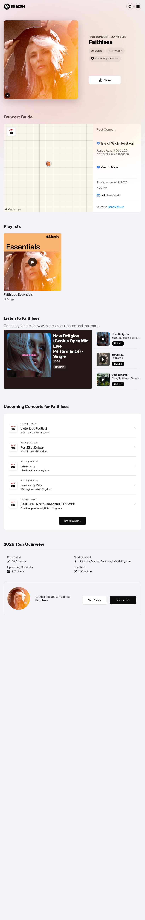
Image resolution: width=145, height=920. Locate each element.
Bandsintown (116, 207)
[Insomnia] (103, 359)
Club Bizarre (120, 375)
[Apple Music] (71, 367)
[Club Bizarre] (103, 379)
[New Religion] (103, 339)
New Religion (120, 334)
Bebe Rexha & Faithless (126, 337)
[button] (137, 6)
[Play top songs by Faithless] (7, 95)
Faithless (117, 358)
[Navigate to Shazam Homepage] (14, 7)
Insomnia (118, 354)
